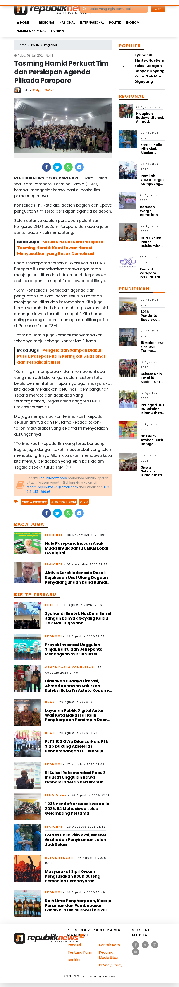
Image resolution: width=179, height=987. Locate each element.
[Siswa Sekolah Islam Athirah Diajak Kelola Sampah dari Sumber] (128, 461)
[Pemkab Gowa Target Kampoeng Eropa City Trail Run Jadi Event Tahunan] (128, 169)
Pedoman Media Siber (109, 955)
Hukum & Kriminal (31, 30)
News (50, 702)
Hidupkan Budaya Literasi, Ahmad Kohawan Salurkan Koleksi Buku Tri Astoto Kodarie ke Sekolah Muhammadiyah (77, 688)
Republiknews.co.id (53, 478)
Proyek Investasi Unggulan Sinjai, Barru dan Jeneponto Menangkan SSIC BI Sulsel (73, 649)
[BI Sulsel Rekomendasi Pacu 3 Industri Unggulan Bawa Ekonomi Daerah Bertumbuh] (27, 774)
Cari (158, 8)
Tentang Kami (80, 952)
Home (24, 22)
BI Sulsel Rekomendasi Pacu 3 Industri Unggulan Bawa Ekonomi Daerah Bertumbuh (75, 777)
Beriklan (74, 959)
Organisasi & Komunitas (69, 667)
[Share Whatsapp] (68, 167)
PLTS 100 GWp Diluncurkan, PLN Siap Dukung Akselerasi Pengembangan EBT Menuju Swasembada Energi (76, 748)
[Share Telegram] (79, 167)
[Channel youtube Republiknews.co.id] (135, 951)
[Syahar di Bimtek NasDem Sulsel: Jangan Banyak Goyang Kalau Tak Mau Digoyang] (27, 615)
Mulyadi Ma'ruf (43, 90)
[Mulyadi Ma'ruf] (19, 90)
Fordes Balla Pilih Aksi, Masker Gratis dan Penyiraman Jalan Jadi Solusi (76, 839)
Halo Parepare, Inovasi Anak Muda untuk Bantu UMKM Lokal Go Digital (76, 548)
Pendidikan (56, 795)
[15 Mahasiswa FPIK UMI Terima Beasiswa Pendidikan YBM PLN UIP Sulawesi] (128, 336)
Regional (47, 22)
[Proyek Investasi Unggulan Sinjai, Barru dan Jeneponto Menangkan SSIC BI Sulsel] (27, 646)
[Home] (56, 8)
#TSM (84, 502)
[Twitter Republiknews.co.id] (145, 944)
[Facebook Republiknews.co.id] (136, 944)
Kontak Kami (109, 944)
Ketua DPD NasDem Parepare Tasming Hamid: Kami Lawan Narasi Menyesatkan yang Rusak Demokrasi (60, 247)
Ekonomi (133, 22)
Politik (115, 22)
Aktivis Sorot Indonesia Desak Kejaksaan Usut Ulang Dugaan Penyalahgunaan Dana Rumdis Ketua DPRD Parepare (77, 580)
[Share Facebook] (46, 167)
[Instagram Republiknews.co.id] (154, 944)
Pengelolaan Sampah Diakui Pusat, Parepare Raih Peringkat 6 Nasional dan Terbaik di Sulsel (61, 356)
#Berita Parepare (34, 502)
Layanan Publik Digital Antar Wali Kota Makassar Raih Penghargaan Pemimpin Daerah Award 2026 (78, 717)
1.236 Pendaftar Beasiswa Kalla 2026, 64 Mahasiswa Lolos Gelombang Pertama (77, 808)
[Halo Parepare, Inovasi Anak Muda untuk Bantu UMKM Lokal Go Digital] (27, 542)
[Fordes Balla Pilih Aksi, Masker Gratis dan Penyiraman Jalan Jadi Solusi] (27, 837)
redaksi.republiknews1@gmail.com (52, 487)
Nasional (67, 22)
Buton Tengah (59, 858)
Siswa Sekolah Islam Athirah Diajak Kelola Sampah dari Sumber (152, 477)
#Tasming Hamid (63, 502)
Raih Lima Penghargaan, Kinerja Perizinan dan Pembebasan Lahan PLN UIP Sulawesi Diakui (78, 905)
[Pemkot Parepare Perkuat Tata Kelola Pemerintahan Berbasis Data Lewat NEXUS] (127, 262)
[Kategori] (34, 20)
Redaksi (74, 944)
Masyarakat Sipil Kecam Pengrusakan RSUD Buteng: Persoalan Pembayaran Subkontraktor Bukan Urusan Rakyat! (75, 881)
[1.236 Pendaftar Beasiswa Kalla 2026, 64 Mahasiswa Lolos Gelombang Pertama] (27, 805)
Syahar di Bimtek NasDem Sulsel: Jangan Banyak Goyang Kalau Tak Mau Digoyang (78, 618)
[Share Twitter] (57, 167)
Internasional (92, 22)
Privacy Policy (110, 965)
